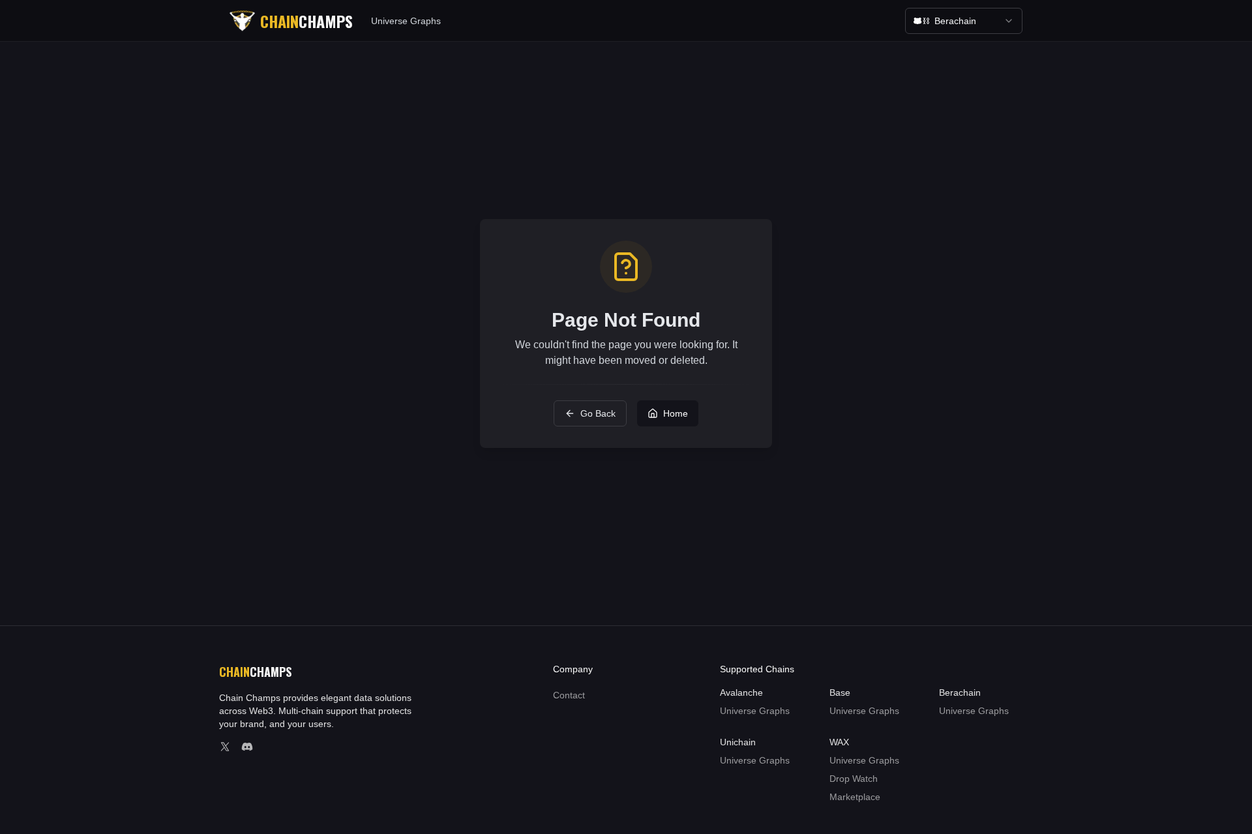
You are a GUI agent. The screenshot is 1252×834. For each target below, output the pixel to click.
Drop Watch (853, 778)
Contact (569, 695)
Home (675, 413)
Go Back (598, 413)
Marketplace (854, 797)
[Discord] (247, 746)
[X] (225, 746)
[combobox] (963, 21)
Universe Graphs (406, 21)
